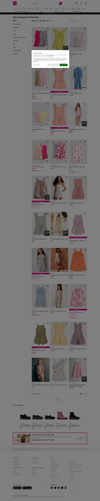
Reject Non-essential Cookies (53, 64)
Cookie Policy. (50, 56)
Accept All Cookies (63, 64)
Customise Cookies (36, 64)
